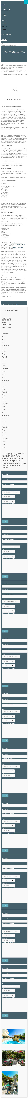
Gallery (4, 20)
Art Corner (4, 26)
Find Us (4, 39)
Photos (4, 23)
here (26, 219)
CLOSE (25, 2)
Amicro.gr (17, 304)
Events (4, 29)
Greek (7, 43)
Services (4, 15)
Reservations (6, 34)
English (3, 43)
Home (3, 4)
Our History (5, 9)
